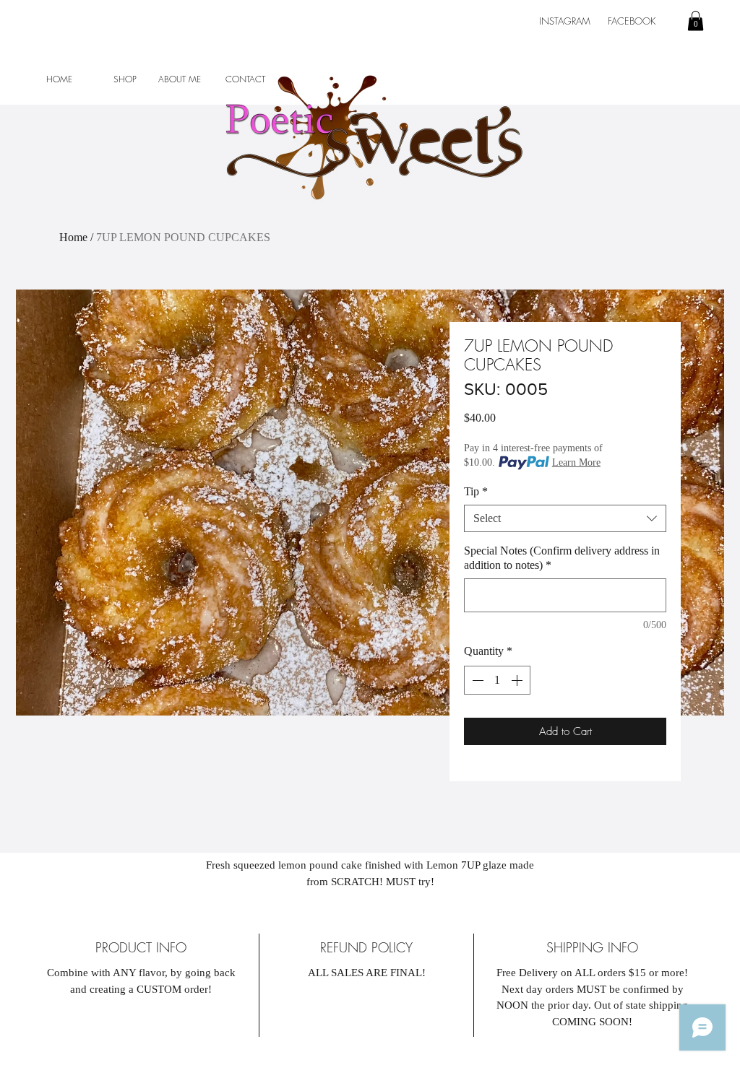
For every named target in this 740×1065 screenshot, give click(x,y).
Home (73, 237)
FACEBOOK (634, 20)
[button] (695, 20)
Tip (476, 491)
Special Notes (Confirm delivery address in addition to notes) (562, 557)
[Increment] (518, 680)
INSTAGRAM (566, 20)
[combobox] (565, 518)
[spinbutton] (497, 680)
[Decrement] (476, 680)
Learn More (576, 462)
